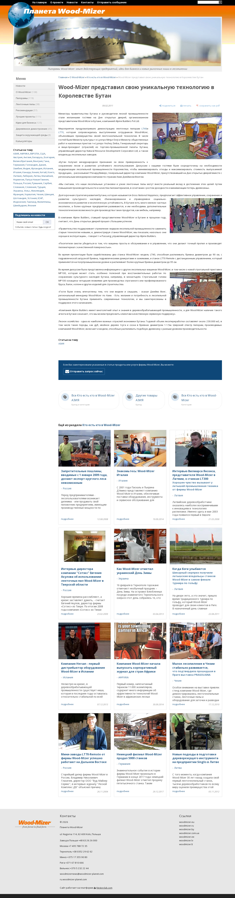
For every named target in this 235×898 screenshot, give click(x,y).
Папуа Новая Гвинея (37, 179)
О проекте (56, 2)
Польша (17, 183)
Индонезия (19, 201)
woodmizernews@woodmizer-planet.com (82, 873)
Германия (19, 164)
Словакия (18, 187)
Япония (32, 205)
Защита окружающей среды (33, 135)
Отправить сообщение (111, 2)
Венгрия (38, 161)
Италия (17, 172)
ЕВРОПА (34, 153)
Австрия (17, 157)
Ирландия (36, 168)
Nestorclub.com (104, 887)
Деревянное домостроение (33, 128)
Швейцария (20, 205)
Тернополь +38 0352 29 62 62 (76, 851)
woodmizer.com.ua (189, 833)
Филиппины (43, 201)
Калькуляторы (24, 141)
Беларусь (37, 157)
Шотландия (19, 198)
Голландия (32, 164)
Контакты (87, 2)
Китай (43, 172)
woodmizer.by (186, 829)
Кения (35, 172)
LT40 (144, 128)
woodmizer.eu (186, 822)
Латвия (17, 175)
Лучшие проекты (28, 116)
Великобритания (22, 161)
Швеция (49, 194)
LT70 (61, 132)
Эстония (32, 198)
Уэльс (27, 190)
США (42, 153)
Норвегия (18, 179)
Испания (48, 168)
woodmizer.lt (186, 844)
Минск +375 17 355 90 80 (73, 857)
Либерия (28, 175)
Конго (51, 172)
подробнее (67, 518)
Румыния (37, 183)
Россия (27, 183)
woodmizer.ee (186, 836)
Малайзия (47, 175)
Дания (42, 164)
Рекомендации (26, 110)
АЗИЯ (16, 153)
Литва (37, 175)
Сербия (47, 183)
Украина (18, 190)
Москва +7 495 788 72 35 (73, 846)
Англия (27, 157)
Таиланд (31, 201)
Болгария (49, 157)
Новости (72, 2)
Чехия (40, 194)
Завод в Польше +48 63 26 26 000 (78, 840)
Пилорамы (24, 98)
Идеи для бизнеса (28, 122)
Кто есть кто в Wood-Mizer (101, 77)
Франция (18, 194)
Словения (30, 187)
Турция (41, 187)
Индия (26, 168)
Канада (26, 172)
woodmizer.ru (186, 825)
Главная (62, 77)
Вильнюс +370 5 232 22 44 (74, 868)
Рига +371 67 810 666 (72, 862)
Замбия (17, 168)
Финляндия (37, 190)
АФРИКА (24, 153)
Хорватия (30, 194)
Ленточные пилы (27, 104)
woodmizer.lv (186, 840)
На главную (39, 2)
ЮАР (40, 198)
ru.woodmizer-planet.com (73, 879)
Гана (46, 161)
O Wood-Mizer (26, 92)
